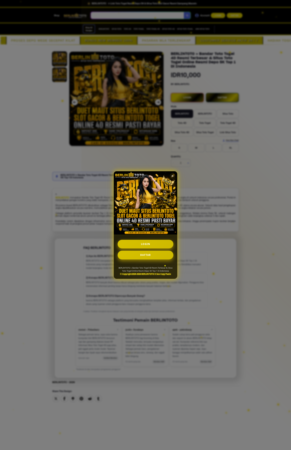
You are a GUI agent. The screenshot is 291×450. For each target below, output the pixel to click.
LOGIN (145, 244)
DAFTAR (145, 255)
